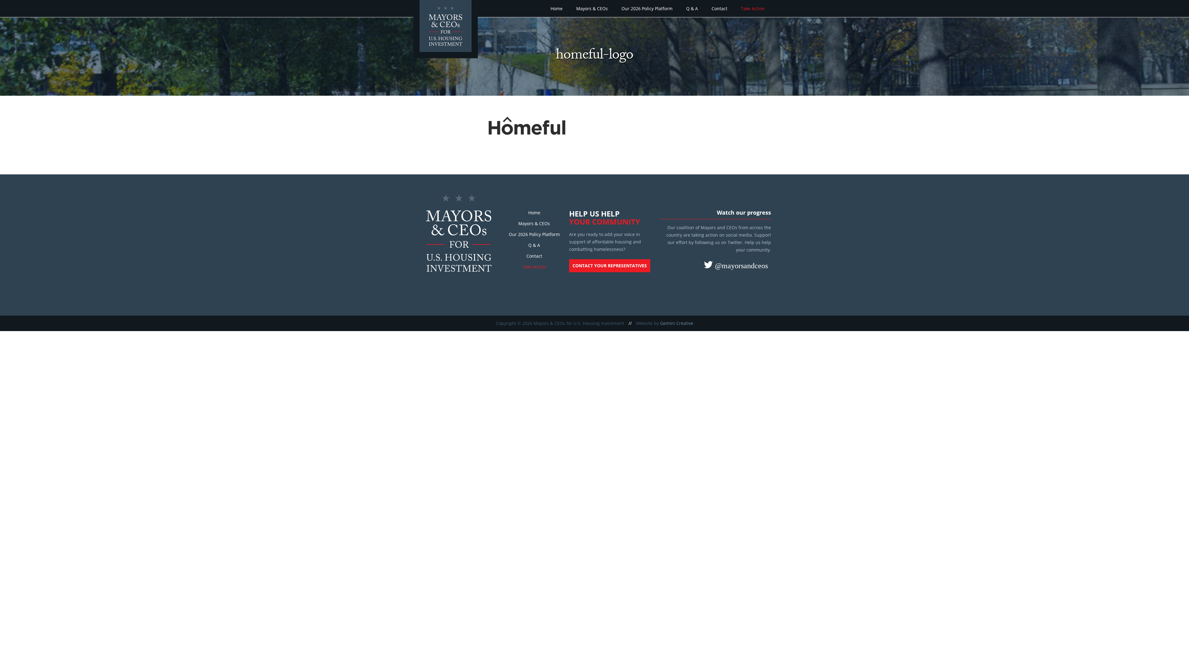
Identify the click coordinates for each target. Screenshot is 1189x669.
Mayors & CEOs (592, 8)
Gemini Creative (676, 323)
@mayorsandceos (740, 265)
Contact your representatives (610, 266)
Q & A (692, 8)
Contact (719, 8)
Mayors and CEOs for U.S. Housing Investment (446, 29)
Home (557, 8)
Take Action (753, 8)
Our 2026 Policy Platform (647, 8)
